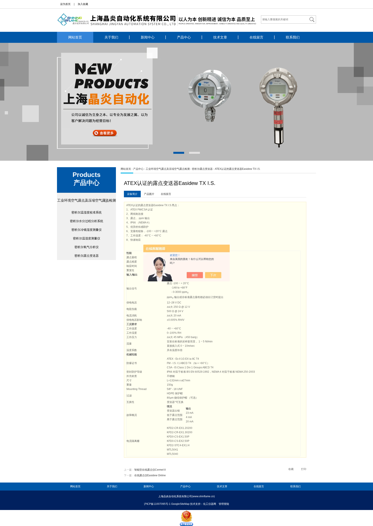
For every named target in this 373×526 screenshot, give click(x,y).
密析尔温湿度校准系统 (86, 212)
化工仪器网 (209, 503)
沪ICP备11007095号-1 (157, 503)
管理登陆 (224, 503)
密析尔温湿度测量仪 (86, 238)
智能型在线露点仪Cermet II (150, 469)
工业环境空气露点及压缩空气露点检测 (86, 200)
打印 (303, 469)
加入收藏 (83, 4)
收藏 (291, 469)
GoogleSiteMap (180, 503)
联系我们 (293, 37)
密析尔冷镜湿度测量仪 (86, 229)
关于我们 (111, 37)
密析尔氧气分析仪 (86, 247)
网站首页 (75, 37)
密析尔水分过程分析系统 (86, 221)
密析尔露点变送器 (86, 255)
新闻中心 (148, 37)
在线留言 (256, 37)
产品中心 (184, 37)
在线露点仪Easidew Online (150, 475)
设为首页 (65, 4)
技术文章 (220, 37)
